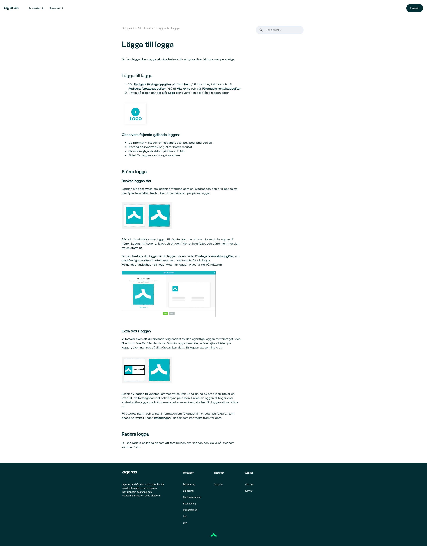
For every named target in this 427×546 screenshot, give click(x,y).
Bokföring (188, 490)
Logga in (414, 8)
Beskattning (189, 503)
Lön (185, 522)
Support (128, 28)
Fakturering (189, 484)
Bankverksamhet (192, 497)
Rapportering (190, 509)
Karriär (249, 490)
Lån (185, 516)
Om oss (249, 484)
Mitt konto (145, 28)
